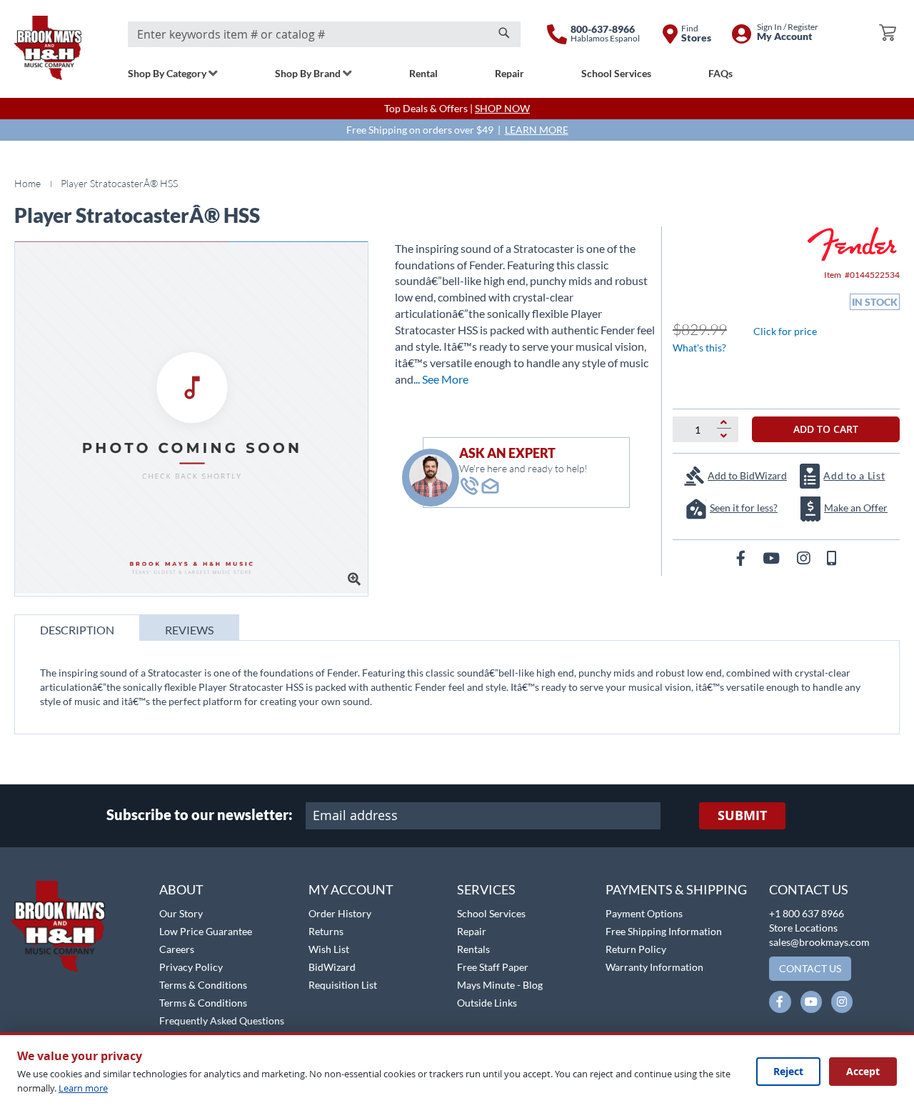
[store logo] (47, 48)
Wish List (328, 949)
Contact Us (808, 889)
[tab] (77, 627)
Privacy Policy (191, 967)
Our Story (181, 913)
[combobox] (324, 34)
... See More (440, 379)
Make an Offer (856, 507)
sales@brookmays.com (819, 942)
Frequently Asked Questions (221, 1020)
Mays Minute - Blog (500, 985)
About (181, 889)
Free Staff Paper (492, 967)
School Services (491, 913)
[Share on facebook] (742, 558)
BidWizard (332, 967)
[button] (48, 873)
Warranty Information (654, 967)
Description (77, 630)
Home (27, 183)
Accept (863, 1071)
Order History (339, 913)
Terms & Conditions (203, 985)
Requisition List (342, 985)
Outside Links (487, 1003)
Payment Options (644, 913)
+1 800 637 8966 (806, 913)
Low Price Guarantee (205, 931)
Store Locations (803, 928)
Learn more (83, 1088)
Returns (325, 931)
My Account (350, 889)
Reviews (189, 630)
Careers (176, 949)
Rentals (473, 949)
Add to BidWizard (747, 475)
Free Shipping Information (664, 931)
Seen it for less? (744, 507)
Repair (471, 931)
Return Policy (636, 949)
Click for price (785, 331)
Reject (788, 1071)
